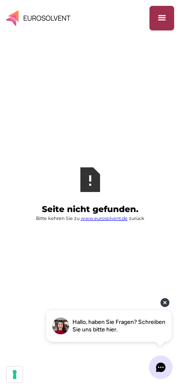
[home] (40, 18)
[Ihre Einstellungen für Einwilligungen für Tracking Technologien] (15, 374)
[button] (161, 18)
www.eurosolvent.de (104, 218)
